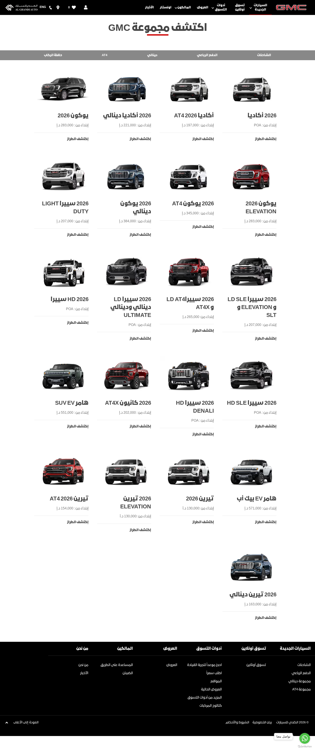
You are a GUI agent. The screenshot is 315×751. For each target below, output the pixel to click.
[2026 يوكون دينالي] (126, 176)
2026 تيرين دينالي (253, 595)
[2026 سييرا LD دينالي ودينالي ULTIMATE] (126, 271)
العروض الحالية (211, 689)
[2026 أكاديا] (251, 88)
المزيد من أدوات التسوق (205, 697)
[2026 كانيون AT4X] (126, 375)
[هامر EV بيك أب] (251, 471)
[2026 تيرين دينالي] (251, 567)
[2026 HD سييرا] (63, 271)
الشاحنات (304, 665)
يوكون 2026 (73, 116)
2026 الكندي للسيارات (291, 722)
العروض (171, 665)
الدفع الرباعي (301, 673)
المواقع (216, 681)
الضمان (128, 673)
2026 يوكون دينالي (135, 208)
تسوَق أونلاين (256, 665)
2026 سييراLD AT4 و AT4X (190, 303)
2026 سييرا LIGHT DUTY (65, 208)
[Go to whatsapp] (304, 738)
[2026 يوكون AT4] (189, 176)
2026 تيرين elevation (135, 503)
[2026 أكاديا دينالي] (126, 88)
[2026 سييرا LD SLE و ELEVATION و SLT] (251, 271)
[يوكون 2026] (63, 88)
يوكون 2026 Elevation (261, 208)
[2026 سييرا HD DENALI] (189, 375)
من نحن (83, 665)
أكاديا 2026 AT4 (194, 116)
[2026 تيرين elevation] (126, 471)
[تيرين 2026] (189, 471)
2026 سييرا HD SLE (251, 403)
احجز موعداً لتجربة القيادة (204, 665)
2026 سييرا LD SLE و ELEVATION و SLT (252, 307)
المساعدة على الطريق (116, 665)
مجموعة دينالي (299, 681)
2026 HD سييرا (69, 299)
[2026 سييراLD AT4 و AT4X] (189, 271)
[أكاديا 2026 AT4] (189, 88)
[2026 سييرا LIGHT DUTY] (63, 176)
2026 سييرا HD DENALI (195, 407)
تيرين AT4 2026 (69, 499)
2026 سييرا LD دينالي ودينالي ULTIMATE (130, 307)
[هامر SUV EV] (63, 375)
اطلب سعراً (214, 673)
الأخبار (84, 673)
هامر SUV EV (71, 403)
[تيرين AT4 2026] (63, 471)
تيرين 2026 (200, 499)
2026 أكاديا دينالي (127, 116)
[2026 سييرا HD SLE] (251, 375)
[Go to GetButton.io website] (305, 746)
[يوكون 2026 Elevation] (251, 176)
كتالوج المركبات (211, 705)
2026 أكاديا (262, 116)
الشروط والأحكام (237, 722)
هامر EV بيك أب (256, 499)
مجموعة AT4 (301, 689)
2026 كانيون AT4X (128, 403)
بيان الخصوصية (262, 722)
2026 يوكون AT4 (193, 204)
